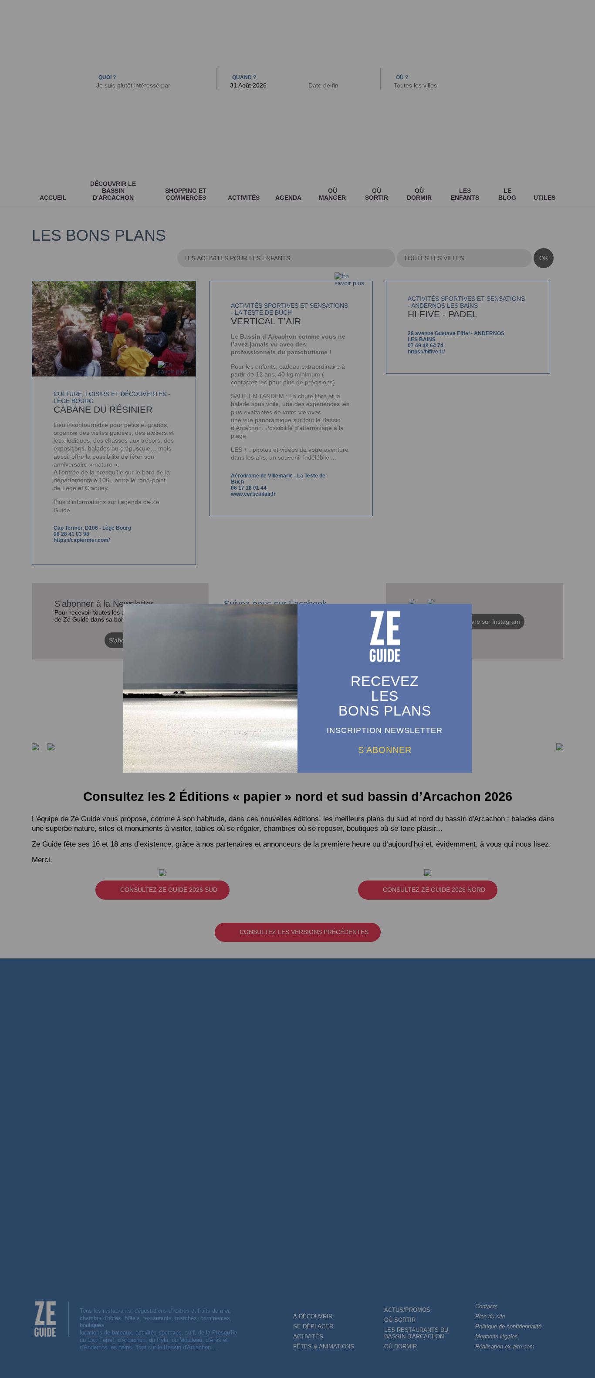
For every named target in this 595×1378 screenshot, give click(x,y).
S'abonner (385, 750)
